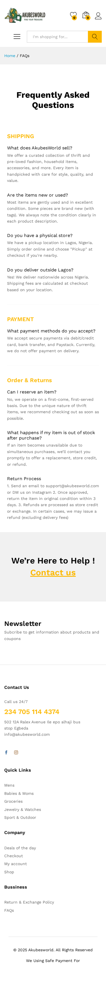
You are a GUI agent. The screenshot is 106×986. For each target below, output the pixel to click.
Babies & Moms (19, 793)
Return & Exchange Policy (29, 902)
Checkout (13, 856)
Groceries (13, 801)
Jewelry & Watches (22, 809)
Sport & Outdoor (20, 817)
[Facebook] (6, 753)
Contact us (53, 572)
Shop (9, 872)
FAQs (9, 910)
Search (95, 37)
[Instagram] (16, 752)
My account (15, 863)
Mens (9, 785)
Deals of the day (20, 848)
